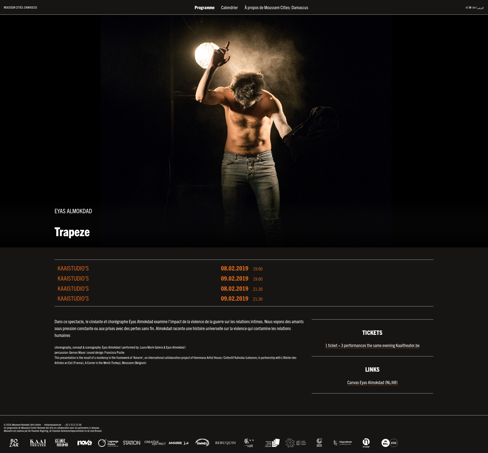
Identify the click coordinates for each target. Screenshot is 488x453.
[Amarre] (178, 442)
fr (470, 7)
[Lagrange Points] (108, 442)
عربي (480, 7)
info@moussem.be (52, 424)
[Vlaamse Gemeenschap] (342, 442)
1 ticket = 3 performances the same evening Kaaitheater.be (372, 345)
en (474, 7)
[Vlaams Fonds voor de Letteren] (272, 442)
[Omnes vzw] (202, 442)
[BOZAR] (14, 442)
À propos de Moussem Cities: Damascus (276, 7)
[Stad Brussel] (389, 442)
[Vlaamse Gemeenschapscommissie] (366, 442)
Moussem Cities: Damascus (20, 7)
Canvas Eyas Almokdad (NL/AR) (372, 382)
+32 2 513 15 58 (72, 424)
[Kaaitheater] (38, 442)
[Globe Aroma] (61, 442)
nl (467, 7)
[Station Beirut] (131, 442)
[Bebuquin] (225, 442)
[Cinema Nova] (85, 442)
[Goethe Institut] (319, 442)
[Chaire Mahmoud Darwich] (296, 442)
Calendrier (229, 7)
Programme (204, 7)
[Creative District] (155, 442)
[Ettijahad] (249, 442)
